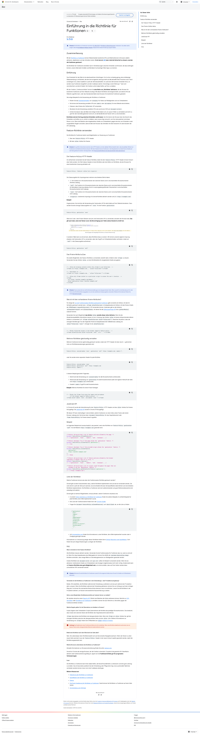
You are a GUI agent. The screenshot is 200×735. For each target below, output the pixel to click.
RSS (135, 725)
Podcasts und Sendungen (74, 725)
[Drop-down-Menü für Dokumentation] (34, 2)
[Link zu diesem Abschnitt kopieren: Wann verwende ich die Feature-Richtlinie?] (92, 550)
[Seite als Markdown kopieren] (92, 31)
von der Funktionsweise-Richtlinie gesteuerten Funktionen (91, 303)
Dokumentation (28, 2)
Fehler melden (5, 717)
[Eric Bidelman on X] (67, 39)
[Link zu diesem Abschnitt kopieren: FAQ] (71, 547)
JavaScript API (80, 409)
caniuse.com (108, 648)
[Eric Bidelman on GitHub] (70, 39)
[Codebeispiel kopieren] (132, 169)
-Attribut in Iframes (105, 620)
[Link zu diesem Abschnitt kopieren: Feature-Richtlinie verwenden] (93, 131)
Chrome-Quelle (101, 501)
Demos (72, 680)
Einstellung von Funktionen (83, 600)
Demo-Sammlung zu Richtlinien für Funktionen (89, 497)
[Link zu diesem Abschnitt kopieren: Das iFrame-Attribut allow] (87, 255)
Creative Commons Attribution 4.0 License (107, 701)
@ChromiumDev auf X (139, 717)
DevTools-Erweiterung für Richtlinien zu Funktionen (84, 683)
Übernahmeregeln (76, 293)
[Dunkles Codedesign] (129, 169)
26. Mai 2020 (96, 45)
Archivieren (71, 722)
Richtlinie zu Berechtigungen (108, 45)
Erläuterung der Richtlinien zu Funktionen (81, 675)
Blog (47, 2)
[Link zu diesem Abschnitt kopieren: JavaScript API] (78, 404)
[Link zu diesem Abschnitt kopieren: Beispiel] (73, 422)
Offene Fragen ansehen (8, 720)
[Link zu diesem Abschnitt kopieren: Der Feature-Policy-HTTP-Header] (93, 157)
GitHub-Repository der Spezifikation (116, 539)
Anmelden (195, 2)
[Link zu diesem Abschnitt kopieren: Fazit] (71, 660)
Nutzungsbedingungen (7, 731)
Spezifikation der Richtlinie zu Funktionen (81, 677)
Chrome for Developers (72, 21)
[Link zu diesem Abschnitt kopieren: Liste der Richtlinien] (82, 477)
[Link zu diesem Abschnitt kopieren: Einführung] (77, 73)
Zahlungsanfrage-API (110, 309)
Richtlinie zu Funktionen (77, 58)
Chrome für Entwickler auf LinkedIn (142, 722)
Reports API (86, 598)
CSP (104, 60)
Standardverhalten (84, 100)
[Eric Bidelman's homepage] (72, 39)
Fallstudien (40, 2)
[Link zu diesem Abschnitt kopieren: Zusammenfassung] (84, 53)
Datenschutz (18, 731)
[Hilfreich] (130, 21)
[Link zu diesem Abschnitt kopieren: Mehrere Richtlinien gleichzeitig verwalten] (98, 339)
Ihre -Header (85, 47)
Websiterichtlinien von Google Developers (103, 703)
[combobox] (166, 1)
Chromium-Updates (73, 717)
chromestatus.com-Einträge (78, 688)
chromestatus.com (77, 534)
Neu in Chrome (55, 2)
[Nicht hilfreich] (132, 21)
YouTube (136, 720)
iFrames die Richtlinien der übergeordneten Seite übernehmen (109, 150)
